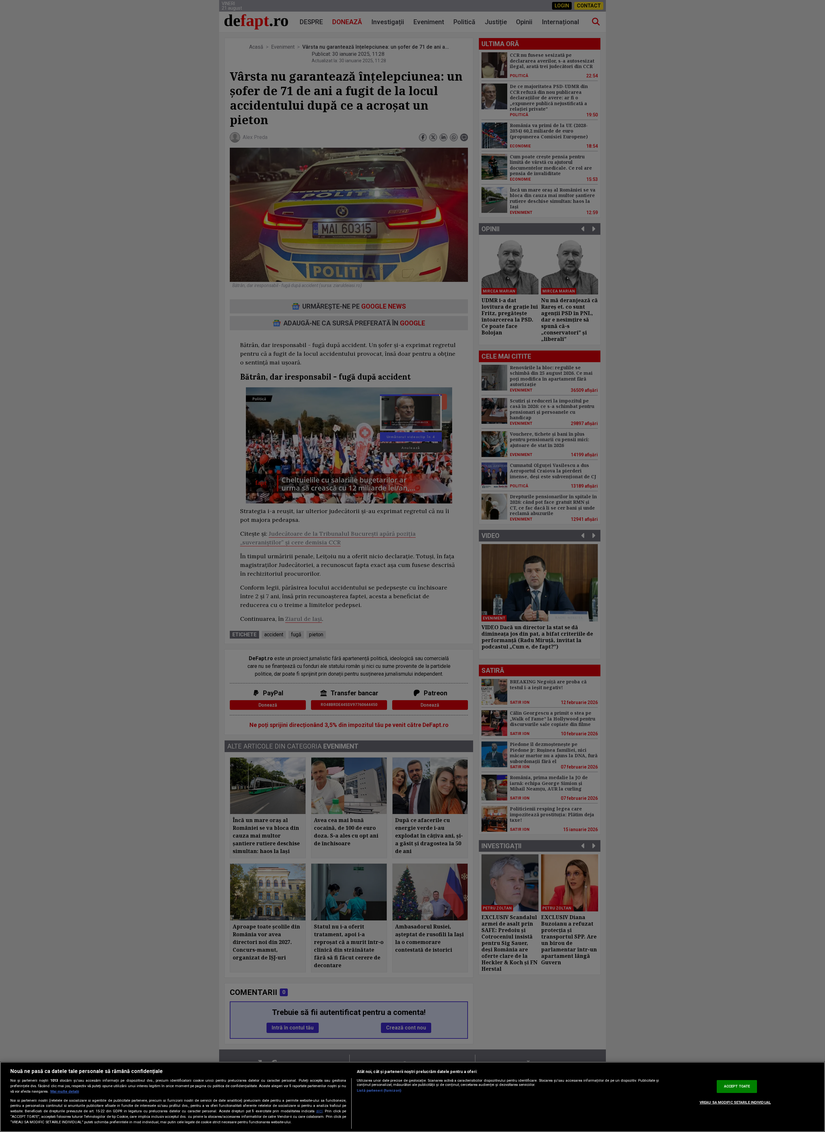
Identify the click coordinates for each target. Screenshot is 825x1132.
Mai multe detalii (64, 1091)
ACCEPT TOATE (737, 1086)
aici (319, 1111)
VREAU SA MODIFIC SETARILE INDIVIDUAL (735, 1102)
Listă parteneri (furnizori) (379, 1090)
